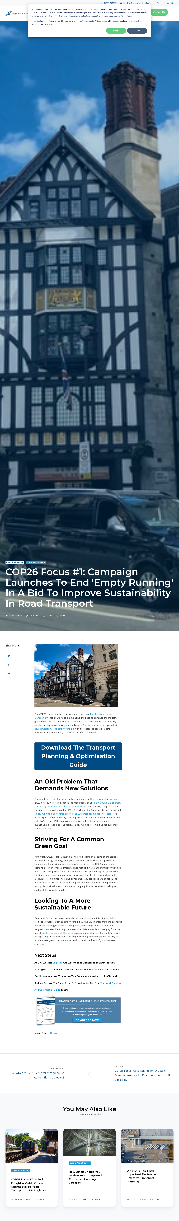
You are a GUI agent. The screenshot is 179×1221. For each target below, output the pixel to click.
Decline (137, 30)
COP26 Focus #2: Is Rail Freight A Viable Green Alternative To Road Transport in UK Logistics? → (142, 1075)
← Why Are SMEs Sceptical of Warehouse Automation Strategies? (38, 1075)
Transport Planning (35, 562)
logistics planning (99, 714)
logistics (57, 963)
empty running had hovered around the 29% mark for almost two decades (74, 813)
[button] (172, 13)
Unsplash (55, 1033)
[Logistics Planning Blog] (89, 1073)
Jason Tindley (15, 615)
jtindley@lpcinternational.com (136, 3)
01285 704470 (110, 3)
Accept (116, 30)
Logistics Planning (14, 562)
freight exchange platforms (56, 933)
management (41, 717)
